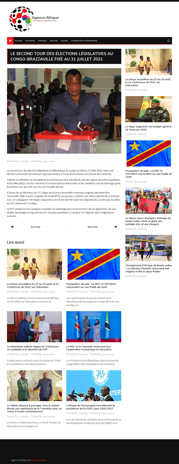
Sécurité (54, 40)
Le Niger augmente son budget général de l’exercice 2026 (148, 128)
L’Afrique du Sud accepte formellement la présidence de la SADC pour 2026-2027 (90, 407)
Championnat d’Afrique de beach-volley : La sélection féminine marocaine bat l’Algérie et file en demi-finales (148, 268)
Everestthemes (39, 460)
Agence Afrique (49, 161)
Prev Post (35, 226)
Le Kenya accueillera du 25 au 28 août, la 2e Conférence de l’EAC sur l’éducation (33, 285)
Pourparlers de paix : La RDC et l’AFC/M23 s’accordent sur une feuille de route (91, 285)
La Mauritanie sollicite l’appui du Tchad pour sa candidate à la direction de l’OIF (33, 348)
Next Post (92, 226)
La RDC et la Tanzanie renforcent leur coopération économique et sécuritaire (89, 348)
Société (64, 40)
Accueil (18, 40)
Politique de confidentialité (84, 40)
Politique (42, 40)
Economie (30, 40)
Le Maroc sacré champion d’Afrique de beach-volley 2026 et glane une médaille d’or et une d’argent (148, 221)
